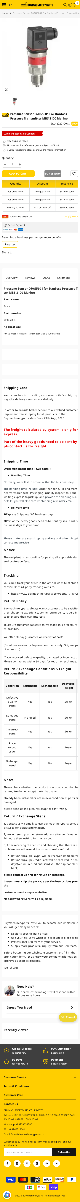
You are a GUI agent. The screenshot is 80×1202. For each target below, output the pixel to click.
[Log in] (70, 5)
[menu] (4, 4)
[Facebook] (7, 1163)
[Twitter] (56, 1163)
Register (10, 244)
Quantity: (8, 158)
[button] (52, 173)
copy (75, 123)
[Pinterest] (27, 1163)
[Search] (65, 5)
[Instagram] (17, 1163)
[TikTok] (36, 1163)
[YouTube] (46, 1163)
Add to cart (18, 173)
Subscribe (64, 1152)
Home (5, 13)
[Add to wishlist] (74, 173)
